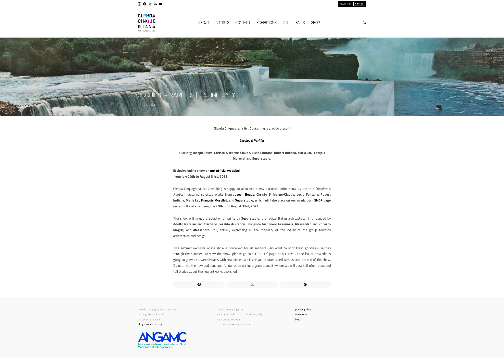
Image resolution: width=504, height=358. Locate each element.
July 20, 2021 (146, 105)
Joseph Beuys (243, 194)
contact (150, 324)
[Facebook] (144, 4)
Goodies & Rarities (252, 140)
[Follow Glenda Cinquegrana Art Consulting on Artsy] (352, 4)
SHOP (318, 200)
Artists (222, 22)
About (203, 22)
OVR (286, 22)
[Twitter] (150, 4)
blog (297, 319)
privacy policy (303, 309)
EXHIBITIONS (267, 22)
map (159, 324)
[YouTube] (160, 4)
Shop (315, 22)
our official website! (225, 170)
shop (141, 324)
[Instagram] (139, 4)
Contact (242, 22)
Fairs (300, 22)
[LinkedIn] (155, 4)
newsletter (301, 314)
